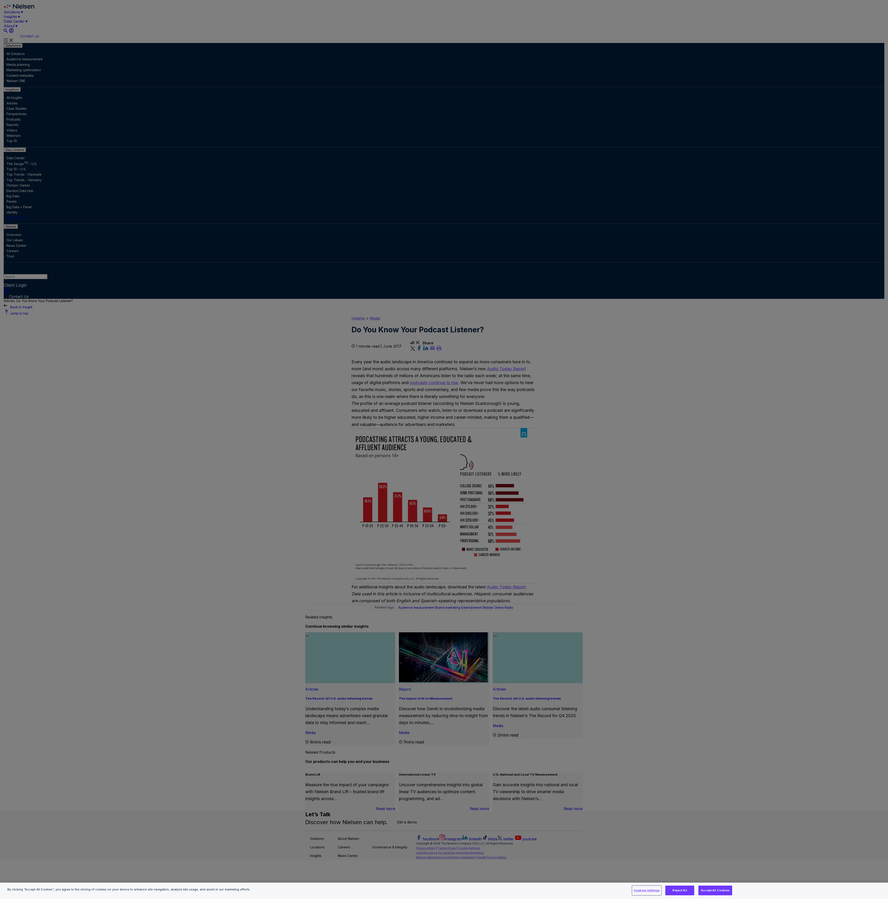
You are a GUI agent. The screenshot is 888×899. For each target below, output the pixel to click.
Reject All (679, 890)
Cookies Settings (647, 890)
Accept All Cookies (715, 890)
